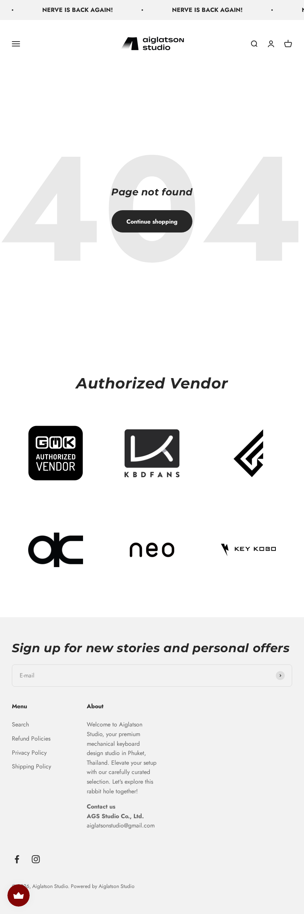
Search (20, 724)
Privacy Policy (29, 752)
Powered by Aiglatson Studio (103, 886)
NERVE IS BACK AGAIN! (70, 10)
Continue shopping (152, 221)
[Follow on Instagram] (36, 859)
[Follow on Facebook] (17, 859)
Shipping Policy (31, 766)
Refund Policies (31, 738)
